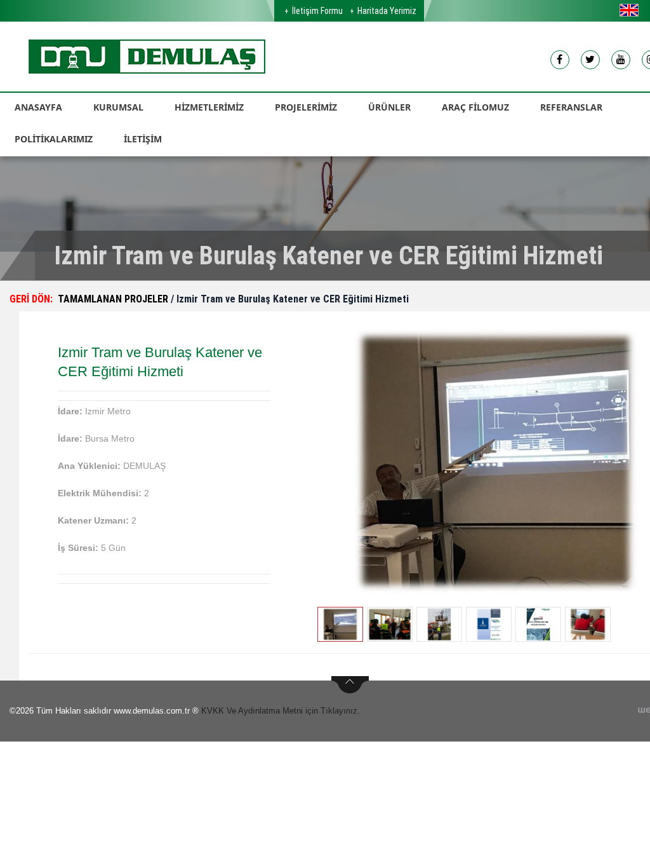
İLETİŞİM (143, 139)
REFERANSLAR (571, 107)
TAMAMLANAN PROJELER (114, 299)
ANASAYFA (38, 107)
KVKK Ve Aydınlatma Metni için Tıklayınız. (280, 710)
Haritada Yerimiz (386, 11)
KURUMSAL (118, 107)
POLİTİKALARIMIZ (54, 139)
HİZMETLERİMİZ (209, 107)
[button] (632, 10)
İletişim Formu (317, 11)
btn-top (350, 685)
